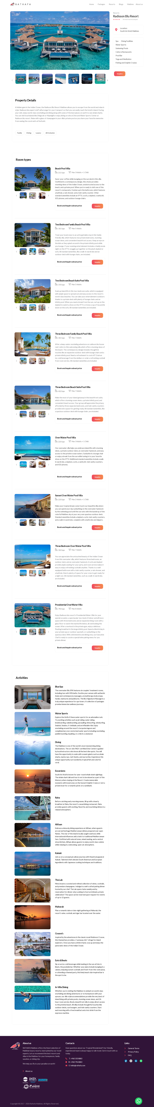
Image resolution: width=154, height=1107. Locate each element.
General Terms (133, 1048)
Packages (101, 4)
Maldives (130, 4)
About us (139, 4)
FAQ (130, 1055)
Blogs (121, 4)
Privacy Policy (133, 1052)
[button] (12, 80)
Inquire (119, 74)
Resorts (112, 4)
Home (92, 4)
